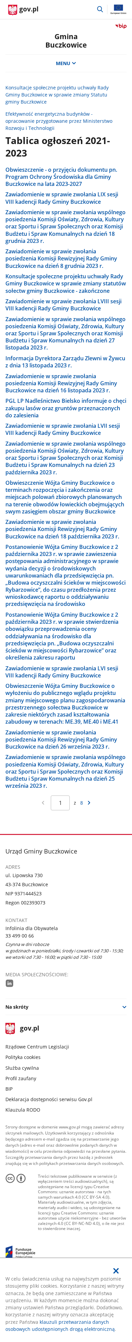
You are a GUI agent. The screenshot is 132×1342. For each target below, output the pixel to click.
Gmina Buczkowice (66, 40)
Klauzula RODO (22, 1110)
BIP (9, 1089)
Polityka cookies (23, 1057)
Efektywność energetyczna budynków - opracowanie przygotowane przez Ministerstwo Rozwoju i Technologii (58, 121)
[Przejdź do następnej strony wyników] (89, 803)
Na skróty (16, 1007)
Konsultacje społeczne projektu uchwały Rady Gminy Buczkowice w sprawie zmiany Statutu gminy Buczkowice (57, 94)
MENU (63, 63)
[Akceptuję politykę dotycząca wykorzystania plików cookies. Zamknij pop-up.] (116, 1271)
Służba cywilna (22, 1068)
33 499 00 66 (19, 935)
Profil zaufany (20, 1078)
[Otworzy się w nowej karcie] (9, 983)
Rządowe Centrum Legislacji (37, 1046)
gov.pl (29, 1029)
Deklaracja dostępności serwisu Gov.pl (48, 1099)
